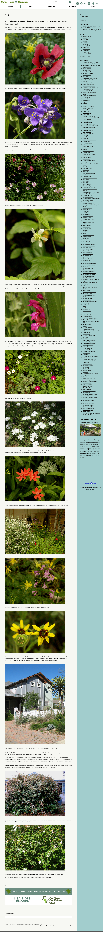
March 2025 (85, 44)
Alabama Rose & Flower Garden (90, 320)
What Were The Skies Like (89, 415)
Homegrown (85, 148)
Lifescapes (85, 171)
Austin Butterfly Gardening (89, 72)
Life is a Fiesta (86, 170)
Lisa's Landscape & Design (89, 173)
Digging (84, 94)
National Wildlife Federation (89, 187)
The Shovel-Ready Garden (89, 274)
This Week (10, 6)
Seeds (84, 233)
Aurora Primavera (87, 68)
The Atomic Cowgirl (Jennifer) (90, 251)
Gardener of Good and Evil (89, 116)
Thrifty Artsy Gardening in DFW (90, 282)
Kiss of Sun (85, 167)
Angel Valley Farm (87, 67)
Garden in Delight (87, 113)
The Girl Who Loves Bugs (89, 265)
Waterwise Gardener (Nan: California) (91, 413)
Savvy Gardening (87, 389)
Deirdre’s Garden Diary (88, 91)
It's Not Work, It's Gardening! (89, 359)
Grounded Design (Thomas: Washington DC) (89, 352)
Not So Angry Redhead (88, 194)
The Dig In (85, 257)
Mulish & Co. (86, 181)
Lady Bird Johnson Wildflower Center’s (44, 27)
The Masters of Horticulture (89, 273)
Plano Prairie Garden (87, 208)
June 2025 (85, 39)
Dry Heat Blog (86, 99)
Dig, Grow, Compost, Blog (89, 335)
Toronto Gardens (87, 411)
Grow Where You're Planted (89, 140)
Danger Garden (86, 332)
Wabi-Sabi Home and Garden (89, 292)
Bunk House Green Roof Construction (92, 80)
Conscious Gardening (88, 89)
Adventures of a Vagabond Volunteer (91, 65)
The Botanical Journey (88, 254)
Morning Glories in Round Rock (90, 178)
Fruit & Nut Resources (88, 108)
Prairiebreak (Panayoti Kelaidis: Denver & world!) (90, 382)
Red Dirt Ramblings (87, 386)
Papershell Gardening (88, 200)
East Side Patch (86, 100)
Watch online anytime (10, 877)
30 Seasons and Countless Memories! (92, 29)
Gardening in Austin (87, 122)
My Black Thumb (86, 183)
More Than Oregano (87, 369)
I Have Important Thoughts (89, 154)
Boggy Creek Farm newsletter (90, 78)
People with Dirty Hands (88, 203)
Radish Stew (85, 213)
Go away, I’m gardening (88, 133)
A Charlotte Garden (87, 316)
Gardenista (85, 129)
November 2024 (86, 50)
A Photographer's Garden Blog (90, 318)
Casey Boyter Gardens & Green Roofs (92, 83)
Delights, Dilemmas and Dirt (89, 92)
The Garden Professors (88, 403)
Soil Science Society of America (90, 394)
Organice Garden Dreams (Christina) (91, 198)
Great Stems (85, 135)
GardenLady (85, 346)
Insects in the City (87, 157)
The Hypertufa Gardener (88, 405)
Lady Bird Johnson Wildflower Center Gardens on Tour (33, 658)
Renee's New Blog (87, 225)
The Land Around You (88, 270)
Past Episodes (72, 6)
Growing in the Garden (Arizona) (90, 356)
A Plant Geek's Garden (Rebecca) (90, 62)
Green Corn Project (87, 137)
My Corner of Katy (87, 184)
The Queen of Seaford (88, 407)
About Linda (83, 20)
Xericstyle (85, 306)
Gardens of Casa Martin (88, 130)
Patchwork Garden (87, 202)
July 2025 (85, 38)
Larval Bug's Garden (87, 168)
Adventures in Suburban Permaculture (92, 64)
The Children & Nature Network (90, 397)
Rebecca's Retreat (87, 217)
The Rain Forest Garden (88, 408)
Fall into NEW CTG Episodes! (89, 28)
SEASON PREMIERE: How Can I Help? (91, 26)
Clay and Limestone (87, 327)
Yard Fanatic (85, 308)
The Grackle (85, 267)
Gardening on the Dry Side (89, 127)
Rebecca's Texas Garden (88, 219)
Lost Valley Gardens (87, 176)
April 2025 (85, 43)
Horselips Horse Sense (88, 151)
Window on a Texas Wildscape (90, 301)
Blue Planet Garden (87, 324)
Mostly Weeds (86, 179)
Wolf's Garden (86, 303)
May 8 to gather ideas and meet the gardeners (29, 748)
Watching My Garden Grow (89, 293)
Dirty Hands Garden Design (89, 95)
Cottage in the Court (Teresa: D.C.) (91, 331)
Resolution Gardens (87, 228)
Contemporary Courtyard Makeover (91, 31)
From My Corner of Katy (88, 106)
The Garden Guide (87, 260)
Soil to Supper (86, 240)
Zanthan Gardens (87, 311)
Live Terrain (85, 175)
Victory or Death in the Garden (90, 287)
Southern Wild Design (88, 396)
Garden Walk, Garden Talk (89, 340)
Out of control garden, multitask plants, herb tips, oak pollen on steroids (54, 926)
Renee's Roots (86, 227)
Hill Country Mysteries (88, 145)
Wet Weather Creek (87, 298)
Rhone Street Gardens (88, 388)
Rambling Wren (86, 214)
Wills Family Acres (87, 300)
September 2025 (87, 36)
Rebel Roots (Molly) (87, 221)
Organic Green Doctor (88, 197)
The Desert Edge (87, 255)
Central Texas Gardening (88, 84)
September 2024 (87, 54)
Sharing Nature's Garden (88, 235)
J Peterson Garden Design (89, 160)
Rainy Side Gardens (87, 384)
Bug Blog (85, 326)
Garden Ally (85, 110)
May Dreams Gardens (88, 365)
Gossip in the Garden (88, 350)
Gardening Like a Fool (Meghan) (90, 126)
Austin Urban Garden (88, 73)
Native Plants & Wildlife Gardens (90, 373)
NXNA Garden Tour (87, 195)
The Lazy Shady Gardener (89, 271)
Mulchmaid (85, 372)
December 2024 (86, 49)
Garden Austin (86, 111)
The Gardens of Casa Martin (89, 263)
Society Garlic (86, 238)
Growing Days (86, 354)
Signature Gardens (87, 236)
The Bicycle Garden (87, 252)
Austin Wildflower (87, 75)
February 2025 (86, 46)
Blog (30, 6)
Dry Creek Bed (86, 97)
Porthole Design (86, 380)
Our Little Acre (86, 375)
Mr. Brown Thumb (87, 370)
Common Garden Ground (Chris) (90, 87)
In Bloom (85, 156)
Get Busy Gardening (87, 348)
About (93, 6)
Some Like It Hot (86, 241)
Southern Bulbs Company (89, 244)
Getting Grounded (87, 132)
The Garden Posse (87, 262)
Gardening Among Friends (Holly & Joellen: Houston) (91, 118)
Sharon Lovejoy (86, 392)
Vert (84, 286)
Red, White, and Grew (88, 224)
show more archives (85, 57)
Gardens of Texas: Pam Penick (89, 423)
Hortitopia (85, 358)
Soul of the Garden (87, 243)
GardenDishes (86, 114)
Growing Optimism (87, 141)
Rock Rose (85, 230)
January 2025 (86, 47)
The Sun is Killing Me (88, 410)
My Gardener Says (87, 186)
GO (70, 1)
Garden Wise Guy (87, 342)
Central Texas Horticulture (89, 86)
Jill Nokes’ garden (9, 822)
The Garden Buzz (87, 402)
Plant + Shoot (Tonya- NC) (89, 378)
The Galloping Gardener (88, 400)
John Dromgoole (48, 874)
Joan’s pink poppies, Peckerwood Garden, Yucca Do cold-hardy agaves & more (24, 924)
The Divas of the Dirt (87, 259)
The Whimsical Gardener (88, 278)
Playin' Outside (86, 209)
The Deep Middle (87, 399)
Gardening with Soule (88, 345)
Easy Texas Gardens (87, 102)
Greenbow (85, 138)
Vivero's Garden (86, 290)
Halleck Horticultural (87, 143)
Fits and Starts (86, 105)
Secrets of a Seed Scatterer (89, 391)
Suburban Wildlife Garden (89, 246)
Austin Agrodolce (87, 70)
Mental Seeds (86, 367)
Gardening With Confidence (89, 343)
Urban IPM (85, 284)
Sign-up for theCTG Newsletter (84, 16)
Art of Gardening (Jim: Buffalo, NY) (91, 321)
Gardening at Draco (87, 121)
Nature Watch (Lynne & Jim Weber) (91, 192)
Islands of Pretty (86, 159)
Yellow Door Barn (87, 309)
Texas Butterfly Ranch (88, 249)
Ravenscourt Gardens (88, 216)
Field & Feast (86, 103)
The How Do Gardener (88, 268)
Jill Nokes (85, 162)
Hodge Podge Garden (88, 146)
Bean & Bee (85, 76)
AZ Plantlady (85, 323)
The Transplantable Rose (88, 276)
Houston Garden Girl (87, 152)
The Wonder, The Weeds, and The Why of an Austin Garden (91, 280)
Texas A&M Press (87, 247)
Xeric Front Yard (86, 305)
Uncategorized (8, 883)
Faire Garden (86, 337)
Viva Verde (85, 289)
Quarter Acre (86, 211)
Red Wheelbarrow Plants (88, 222)
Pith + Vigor (85, 377)
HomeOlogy (85, 149)
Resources (51, 6)
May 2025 (85, 41)
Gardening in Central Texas (89, 124)
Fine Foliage (85, 339)
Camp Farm (85, 81)
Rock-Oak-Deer (86, 232)
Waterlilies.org (86, 297)
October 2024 (86, 52)
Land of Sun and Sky (87, 364)
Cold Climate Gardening (88, 329)
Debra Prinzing (86, 334)
